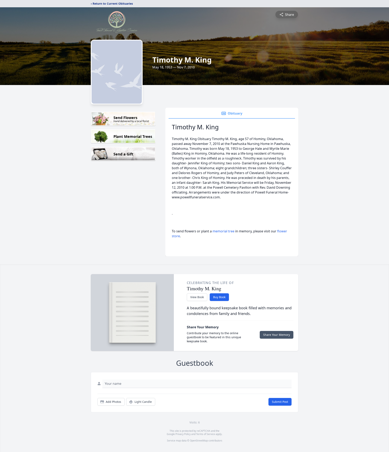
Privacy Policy (183, 434)
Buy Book (219, 297)
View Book (197, 297)
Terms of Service (205, 434)
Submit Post (280, 402)
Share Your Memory (276, 335)
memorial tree (223, 231)
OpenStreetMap (199, 440)
